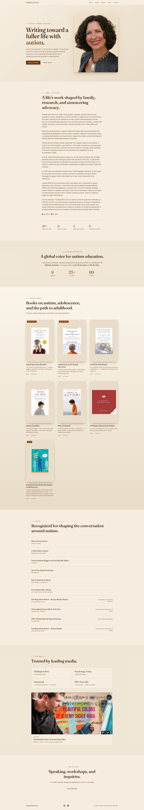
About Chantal (48, 62)
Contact (116, 2)
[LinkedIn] (68, 805)
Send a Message (72, 788)
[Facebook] (64, 805)
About (90, 2)
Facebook (47, 214)
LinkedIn (55, 214)
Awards (103, 2)
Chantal (32, 2)
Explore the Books (33, 62)
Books (97, 2)
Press (109, 2)
